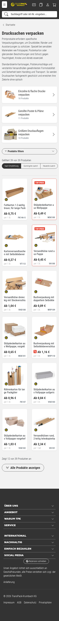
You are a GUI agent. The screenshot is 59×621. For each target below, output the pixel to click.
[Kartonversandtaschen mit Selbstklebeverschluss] (9, 244)
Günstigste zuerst (31, 166)
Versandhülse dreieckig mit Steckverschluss (14, 300)
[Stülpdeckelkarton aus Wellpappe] (39, 198)
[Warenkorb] (54, 4)
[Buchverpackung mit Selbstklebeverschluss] (38, 336)
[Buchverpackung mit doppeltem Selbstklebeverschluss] (38, 290)
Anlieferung (9, 582)
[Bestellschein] (34, 4)
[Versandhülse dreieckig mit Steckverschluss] (9, 290)
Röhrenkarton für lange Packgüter (14, 391)
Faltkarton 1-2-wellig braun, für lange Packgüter (14, 208)
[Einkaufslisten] (40, 4)
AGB (19, 602)
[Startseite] (19, 4)
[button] (4, 4)
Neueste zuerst (49, 166)
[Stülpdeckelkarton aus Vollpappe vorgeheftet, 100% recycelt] (9, 428)
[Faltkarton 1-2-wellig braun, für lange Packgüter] (9, 198)
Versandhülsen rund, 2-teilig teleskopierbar (44, 438)
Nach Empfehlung (11, 166)
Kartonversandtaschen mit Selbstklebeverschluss (14, 254)
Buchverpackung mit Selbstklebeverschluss (44, 346)
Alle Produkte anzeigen (25, 468)
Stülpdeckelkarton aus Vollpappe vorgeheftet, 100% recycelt (14, 438)
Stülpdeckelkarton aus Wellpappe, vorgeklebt (14, 346)
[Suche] (6, 14)
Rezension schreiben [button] (37, 561)
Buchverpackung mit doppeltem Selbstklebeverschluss (44, 300)
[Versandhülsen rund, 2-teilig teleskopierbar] (38, 428)
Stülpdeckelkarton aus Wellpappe (44, 206)
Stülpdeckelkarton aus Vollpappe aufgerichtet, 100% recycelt (44, 392)
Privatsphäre (45, 602)
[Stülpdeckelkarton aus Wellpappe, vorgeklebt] (9, 336)
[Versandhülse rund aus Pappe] (39, 244)
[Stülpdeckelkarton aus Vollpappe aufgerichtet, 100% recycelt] (38, 382)
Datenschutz (30, 602)
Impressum (8, 602)
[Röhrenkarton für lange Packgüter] (9, 382)
